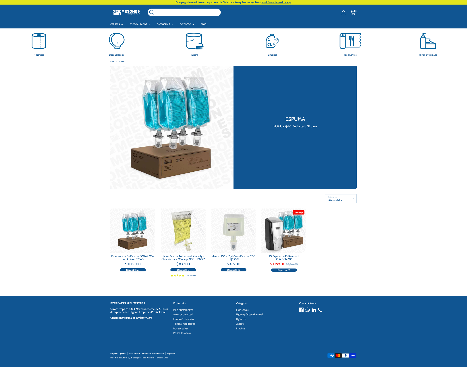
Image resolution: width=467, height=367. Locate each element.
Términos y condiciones (184, 324)
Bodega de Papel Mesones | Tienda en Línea (150, 357)
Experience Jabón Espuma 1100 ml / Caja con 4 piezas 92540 (133, 258)
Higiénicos (241, 319)
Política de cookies (182, 333)
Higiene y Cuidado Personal (249, 314)
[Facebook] (301, 310)
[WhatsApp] (307, 310)
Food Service (242, 310)
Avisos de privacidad (183, 314)
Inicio (112, 61)
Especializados (138, 24)
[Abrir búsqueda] (151, 12)
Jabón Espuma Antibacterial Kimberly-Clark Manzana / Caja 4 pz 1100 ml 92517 (183, 258)
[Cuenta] (343, 12)
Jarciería (240, 324)
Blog (204, 24)
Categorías (163, 24)
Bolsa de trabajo (180, 328)
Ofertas (115, 24)
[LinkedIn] (314, 310)
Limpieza (240, 328)
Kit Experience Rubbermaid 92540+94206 (283, 258)
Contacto (185, 24)
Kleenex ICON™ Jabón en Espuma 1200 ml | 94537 (233, 258)
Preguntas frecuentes (183, 310)
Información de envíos (183, 319)
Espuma (122, 61)
